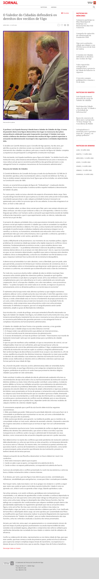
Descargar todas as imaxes (11, 548)
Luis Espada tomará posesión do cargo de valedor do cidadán (84, 98)
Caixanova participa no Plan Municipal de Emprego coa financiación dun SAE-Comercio (85, 24)
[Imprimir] (58, 25)
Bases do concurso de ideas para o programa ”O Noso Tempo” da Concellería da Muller (85, 121)
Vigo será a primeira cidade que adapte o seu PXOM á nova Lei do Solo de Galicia (85, 46)
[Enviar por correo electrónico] (62, 25)
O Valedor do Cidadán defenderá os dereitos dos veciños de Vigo (84, 57)
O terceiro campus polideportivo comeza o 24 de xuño (85, 80)
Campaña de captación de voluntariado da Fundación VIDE (85, 35)
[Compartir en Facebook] (65, 25)
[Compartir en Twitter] (68, 25)
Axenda (53, 7)
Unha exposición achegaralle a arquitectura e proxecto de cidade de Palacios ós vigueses (85, 68)
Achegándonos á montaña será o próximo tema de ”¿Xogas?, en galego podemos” (86, 132)
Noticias (44, 7)
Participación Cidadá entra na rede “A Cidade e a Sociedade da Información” (86, 109)
